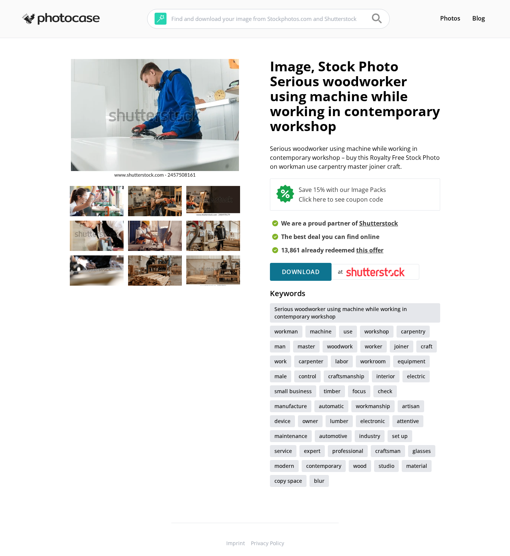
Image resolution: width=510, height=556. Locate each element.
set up (400, 435)
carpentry (413, 331)
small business (293, 391)
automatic (331, 406)
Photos (450, 18)
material (416, 465)
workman (286, 331)
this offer (369, 250)
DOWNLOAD (301, 272)
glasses (422, 450)
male (280, 376)
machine (321, 331)
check (385, 391)
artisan (411, 406)
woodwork (340, 346)
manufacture (290, 406)
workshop (376, 331)
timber (332, 391)
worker (373, 346)
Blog (478, 18)
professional (347, 450)
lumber (339, 421)
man (280, 346)
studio (386, 465)
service (283, 450)
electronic (372, 421)
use (347, 331)
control (307, 376)
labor (341, 361)
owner (310, 421)
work (280, 361)
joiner (401, 346)
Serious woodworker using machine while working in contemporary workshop (340, 312)
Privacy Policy (267, 543)
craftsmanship (346, 376)
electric (416, 376)
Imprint (235, 543)
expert (312, 450)
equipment (411, 361)
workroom (373, 361)
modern (284, 465)
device (282, 421)
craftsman (388, 450)
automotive (333, 435)
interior (385, 376)
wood (360, 465)
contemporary (323, 465)
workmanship (373, 406)
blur (319, 480)
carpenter (311, 361)
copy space (288, 480)
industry (369, 435)
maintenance (290, 435)
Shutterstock (378, 223)
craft (426, 346)
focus (359, 391)
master (306, 346)
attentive (408, 421)
